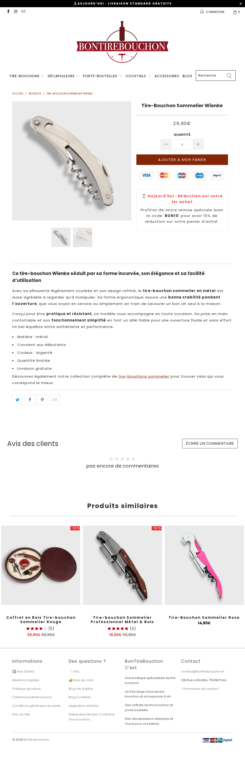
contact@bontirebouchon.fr (202, 671)
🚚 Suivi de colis (81, 680)
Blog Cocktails (80, 697)
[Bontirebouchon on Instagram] (15, 12)
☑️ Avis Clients (23, 671)
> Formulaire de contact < (200, 688)
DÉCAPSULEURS (62, 76)
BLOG (187, 76)
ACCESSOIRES (167, 76)
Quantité (182, 134)
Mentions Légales (25, 680)
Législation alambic (84, 705)
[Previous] (18, 161)
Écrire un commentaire (210, 443)
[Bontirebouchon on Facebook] (8, 12)
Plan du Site (21, 714)
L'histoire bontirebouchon (32, 697)
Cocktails (136, 76)
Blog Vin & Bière (81, 688)
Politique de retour (26, 688)
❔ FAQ (74, 671)
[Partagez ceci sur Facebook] (30, 400)
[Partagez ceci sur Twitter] (17, 400)
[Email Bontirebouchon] (23, 12)
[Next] (125, 161)
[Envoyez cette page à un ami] (55, 400)
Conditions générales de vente (36, 705)
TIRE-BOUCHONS (24, 76)
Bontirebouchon (36, 739)
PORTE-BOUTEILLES (100, 76)
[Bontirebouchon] (122, 43)
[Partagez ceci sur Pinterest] (42, 400)
